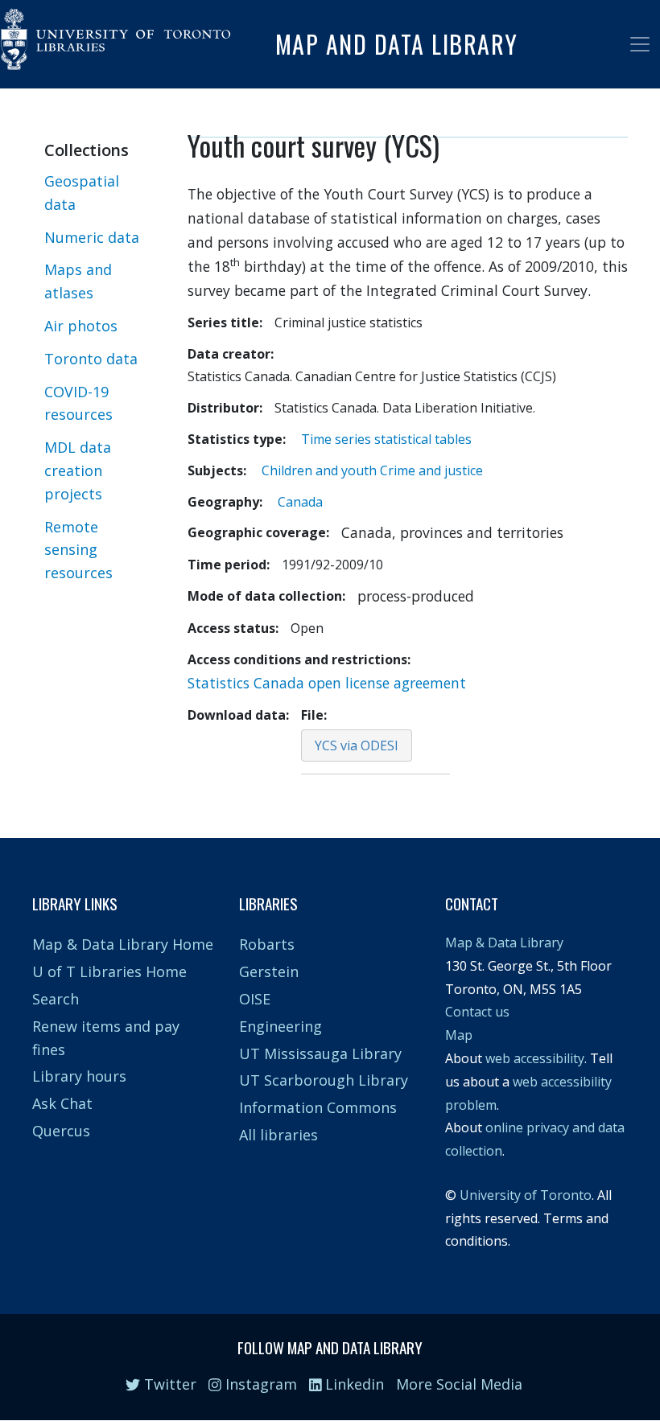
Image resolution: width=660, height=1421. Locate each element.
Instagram (259, 1384)
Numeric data (91, 237)
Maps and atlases (78, 281)
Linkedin (352, 1384)
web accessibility (534, 1058)
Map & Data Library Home (122, 944)
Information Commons (318, 1107)
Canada (300, 502)
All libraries (278, 1134)
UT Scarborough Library (323, 1080)
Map (458, 1035)
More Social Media (459, 1384)
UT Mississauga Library (320, 1053)
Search (55, 998)
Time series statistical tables (386, 439)
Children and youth (319, 470)
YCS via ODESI (356, 745)
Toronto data (91, 358)
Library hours (79, 1076)
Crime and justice (431, 470)
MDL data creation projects (77, 470)
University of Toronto (526, 1195)
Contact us (477, 1012)
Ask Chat (62, 1103)
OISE (254, 998)
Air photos (81, 325)
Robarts (267, 944)
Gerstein (269, 971)
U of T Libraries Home (109, 971)
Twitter (168, 1384)
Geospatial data (81, 192)
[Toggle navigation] (640, 44)
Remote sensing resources (78, 550)
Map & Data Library (504, 942)
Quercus (61, 1130)
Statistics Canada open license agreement (327, 682)
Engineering (280, 1026)
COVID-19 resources (78, 403)
